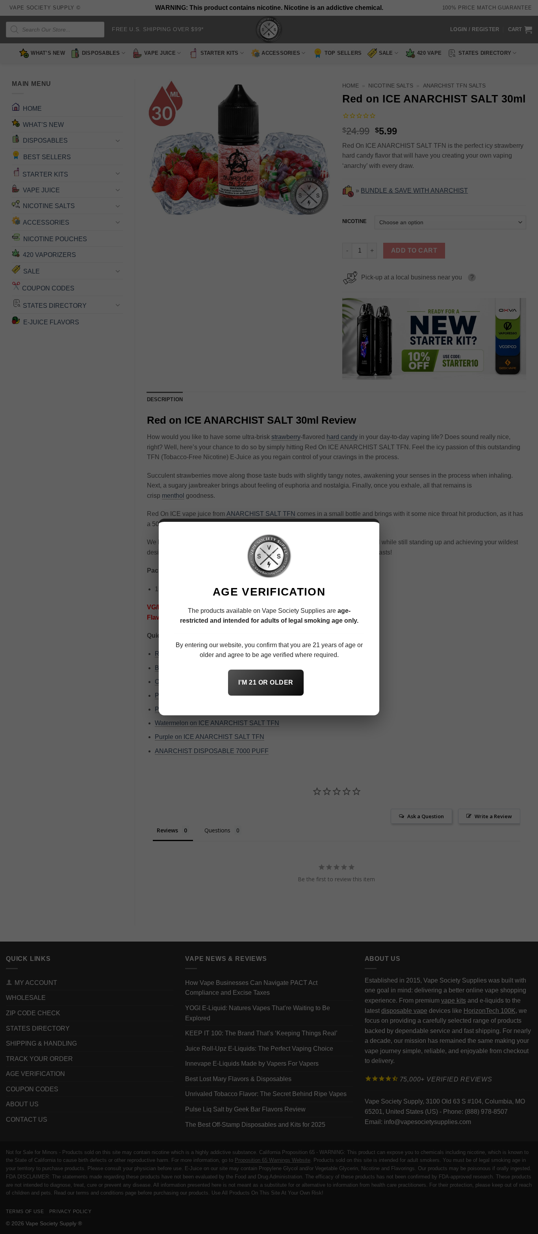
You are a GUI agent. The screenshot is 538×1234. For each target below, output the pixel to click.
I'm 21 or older (265, 682)
